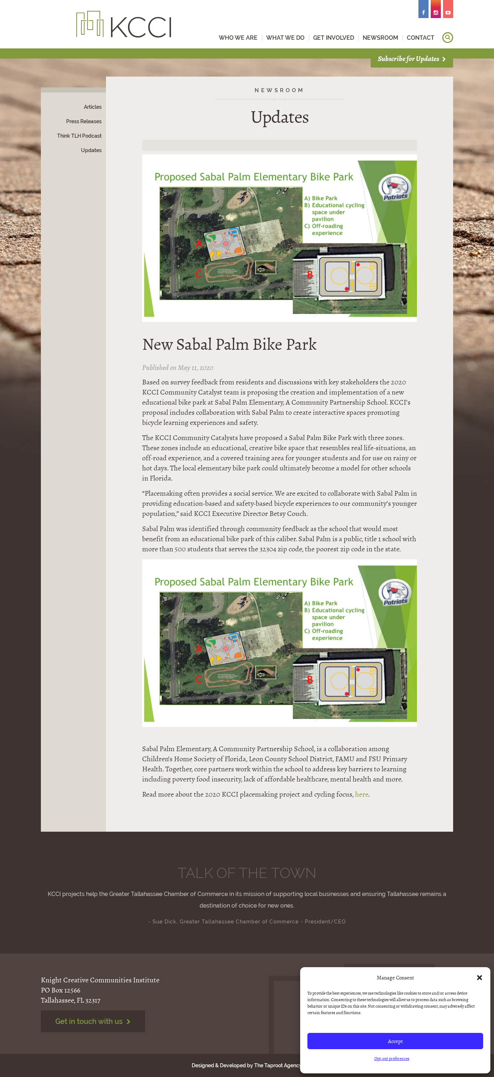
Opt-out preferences (391, 1058)
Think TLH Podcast (79, 136)
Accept (395, 1041)
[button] (479, 977)
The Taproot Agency (278, 1065)
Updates (91, 150)
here (361, 794)
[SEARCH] (447, 37)
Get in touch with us (89, 1021)
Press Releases (84, 121)
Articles (93, 107)
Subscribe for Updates (409, 59)
